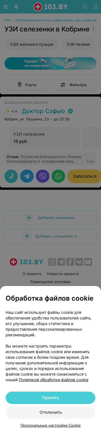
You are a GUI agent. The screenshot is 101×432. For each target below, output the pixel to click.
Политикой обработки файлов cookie (53, 379)
